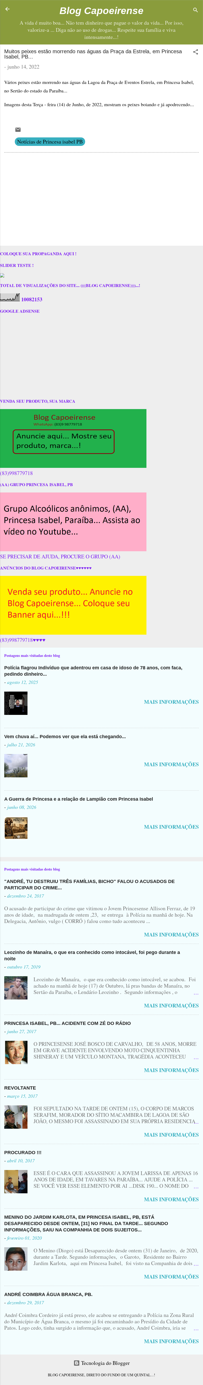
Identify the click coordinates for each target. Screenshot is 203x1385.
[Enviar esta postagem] (18, 131)
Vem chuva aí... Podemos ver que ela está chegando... (65, 736)
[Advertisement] (101, 200)
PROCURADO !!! (22, 1152)
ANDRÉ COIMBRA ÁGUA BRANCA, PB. (48, 1294)
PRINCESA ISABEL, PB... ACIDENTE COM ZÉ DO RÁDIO (67, 1023)
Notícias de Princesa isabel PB (50, 141)
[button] (195, 52)
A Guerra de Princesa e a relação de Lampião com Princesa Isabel (78, 799)
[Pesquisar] (195, 11)
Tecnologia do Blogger (105, 1362)
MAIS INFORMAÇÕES (171, 702)
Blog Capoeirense (101, 10)
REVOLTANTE (20, 1088)
